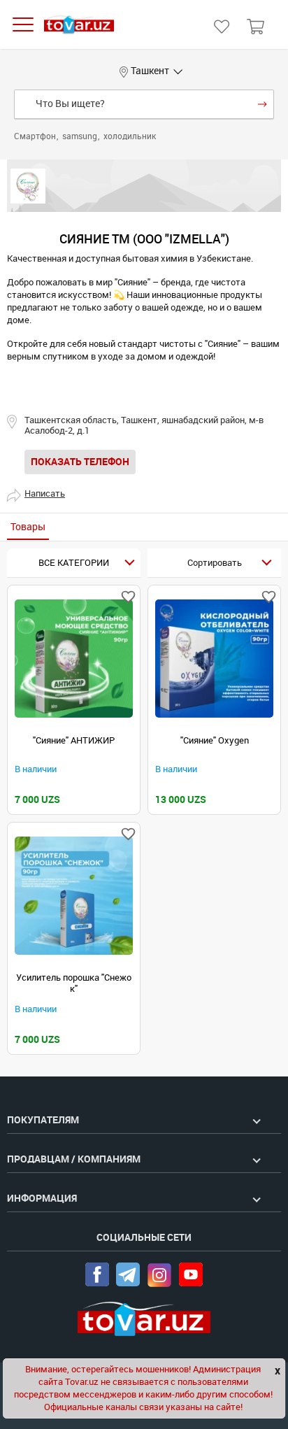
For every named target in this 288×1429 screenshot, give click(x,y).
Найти (262, 104)
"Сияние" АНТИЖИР (74, 740)
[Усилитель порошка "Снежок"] (74, 896)
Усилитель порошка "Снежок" (73, 983)
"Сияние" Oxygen (214, 740)
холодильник (129, 136)
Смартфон (36, 136)
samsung (80, 136)
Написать (44, 493)
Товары (27, 527)
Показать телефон (80, 461)
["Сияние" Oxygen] (214, 658)
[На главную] (79, 25)
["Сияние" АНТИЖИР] (74, 658)
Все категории (73, 562)
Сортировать (214, 562)
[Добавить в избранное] (128, 597)
